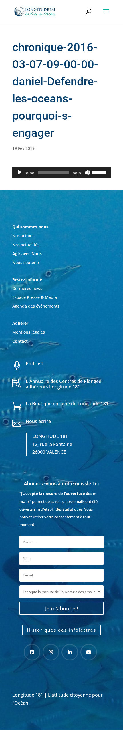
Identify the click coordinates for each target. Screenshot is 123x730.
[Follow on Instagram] (51, 652)
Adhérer (20, 323)
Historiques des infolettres (61, 630)
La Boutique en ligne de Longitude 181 (67, 403)
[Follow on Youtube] (88, 652)
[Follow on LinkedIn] (69, 652)
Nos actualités (25, 244)
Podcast (34, 363)
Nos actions (23, 235)
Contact (20, 341)
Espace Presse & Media (34, 297)
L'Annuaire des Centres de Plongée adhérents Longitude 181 (63, 384)
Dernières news (27, 288)
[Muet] (87, 172)
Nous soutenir (25, 262)
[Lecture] (20, 172)
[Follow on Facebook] (32, 652)
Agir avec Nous (27, 253)
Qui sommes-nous (30, 226)
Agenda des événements (35, 306)
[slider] (100, 172)
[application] (61, 172)
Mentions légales (28, 332)
